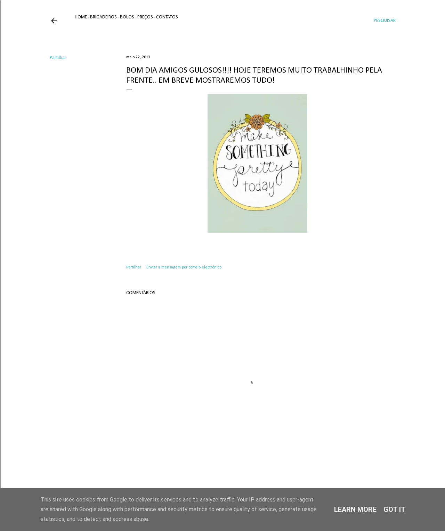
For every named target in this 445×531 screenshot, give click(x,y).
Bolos (127, 17)
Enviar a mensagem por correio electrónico (183, 267)
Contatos (167, 17)
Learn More (355, 509)
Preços (145, 17)
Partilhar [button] (58, 57)
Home (81, 17)
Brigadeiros (103, 17)
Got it (394, 509)
